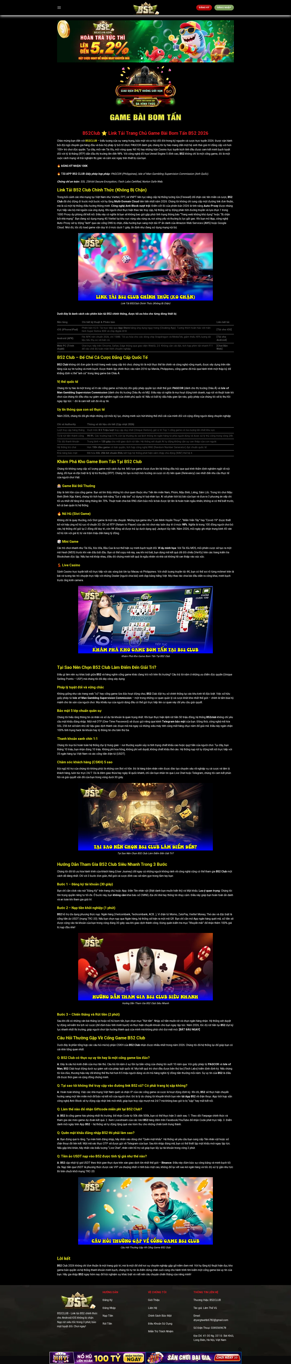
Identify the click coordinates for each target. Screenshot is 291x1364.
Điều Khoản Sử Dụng (160, 1323)
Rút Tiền (107, 1323)
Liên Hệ (152, 1308)
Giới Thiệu (153, 1300)
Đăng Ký (107, 1300)
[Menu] (59, 7)
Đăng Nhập (109, 1308)
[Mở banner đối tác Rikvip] (193, 1358)
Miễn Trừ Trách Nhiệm (160, 1331)
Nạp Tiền (108, 1315)
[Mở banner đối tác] (98, 1358)
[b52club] (145, 8)
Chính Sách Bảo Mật (160, 1315)
